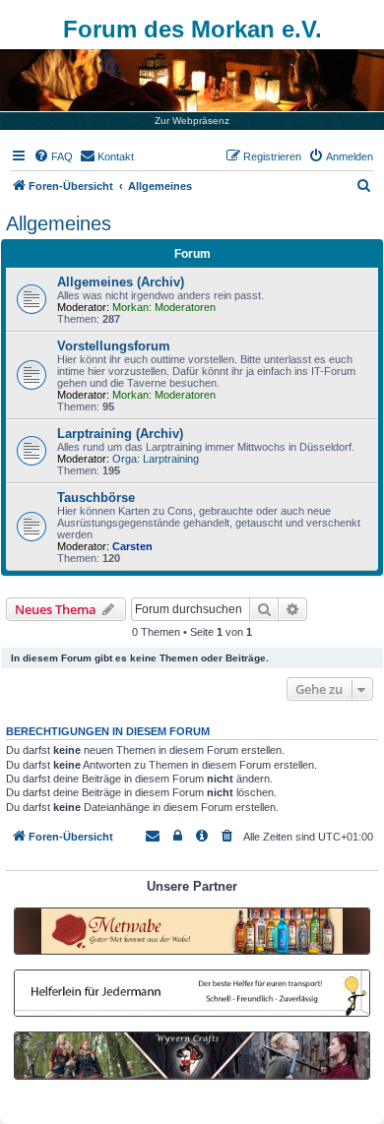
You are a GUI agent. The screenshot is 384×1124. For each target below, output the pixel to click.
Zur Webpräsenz (192, 120)
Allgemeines (58, 223)
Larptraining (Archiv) (120, 433)
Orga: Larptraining (155, 459)
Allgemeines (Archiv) (120, 282)
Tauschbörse (96, 497)
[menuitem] (53, 156)
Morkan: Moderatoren (164, 307)
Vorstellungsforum (113, 346)
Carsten (132, 546)
